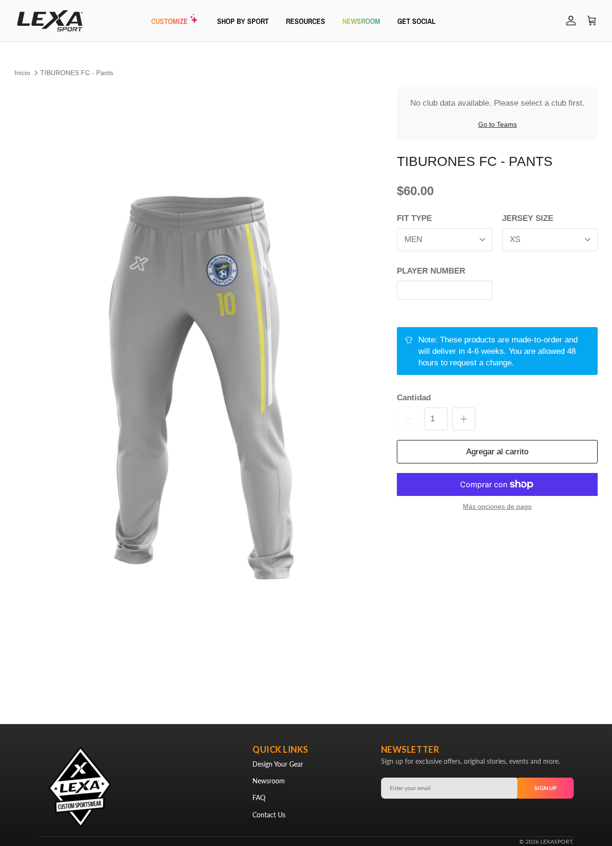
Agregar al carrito (497, 451)
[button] (195, 389)
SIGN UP (545, 787)
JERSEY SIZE (527, 218)
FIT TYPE (414, 218)
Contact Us (268, 815)
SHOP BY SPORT (243, 20)
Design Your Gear (277, 764)
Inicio (22, 73)
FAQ (258, 797)
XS (515, 239)
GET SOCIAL (416, 20)
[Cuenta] (569, 20)
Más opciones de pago (497, 506)
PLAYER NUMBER (431, 270)
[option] (195, 389)
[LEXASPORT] (50, 21)
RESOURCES (305, 20)
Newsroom (268, 781)
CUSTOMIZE (169, 20)
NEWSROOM (361, 20)
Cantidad (414, 398)
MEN (413, 239)
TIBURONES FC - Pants (76, 73)
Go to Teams (497, 125)
